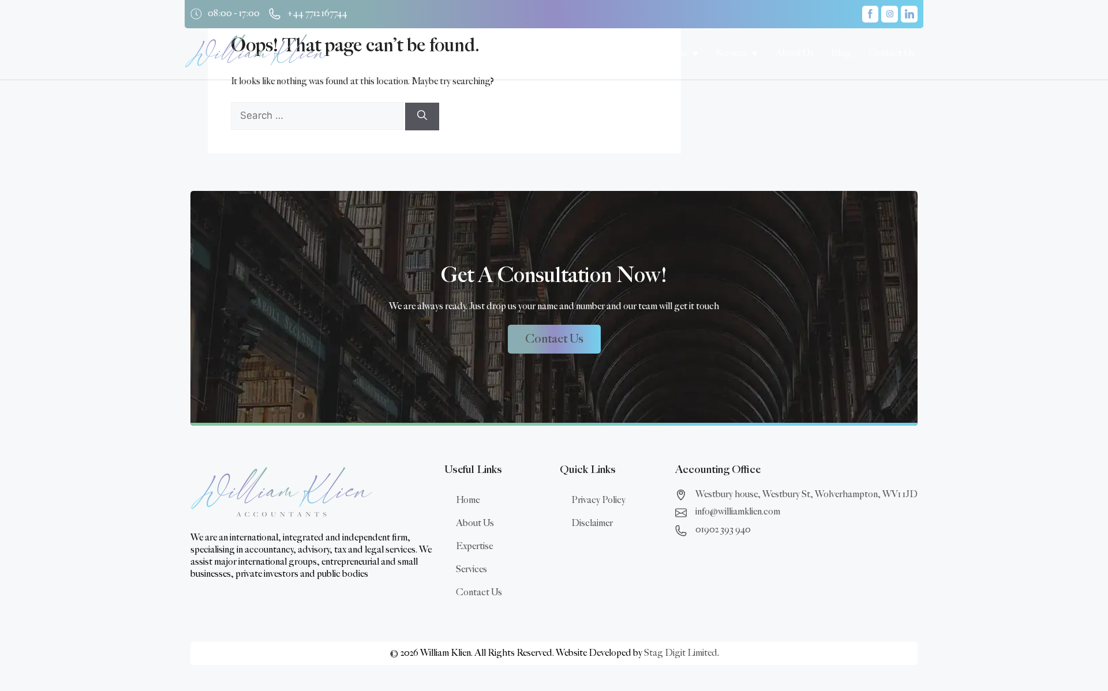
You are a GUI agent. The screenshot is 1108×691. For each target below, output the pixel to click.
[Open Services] (754, 54)
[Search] (422, 116)
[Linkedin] (909, 14)
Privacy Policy (598, 500)
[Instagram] (889, 14)
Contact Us (479, 592)
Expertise (474, 546)
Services (471, 569)
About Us (475, 523)
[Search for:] (318, 116)
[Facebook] (870, 14)
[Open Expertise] (695, 54)
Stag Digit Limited (680, 653)
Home (468, 500)
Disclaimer (592, 523)
